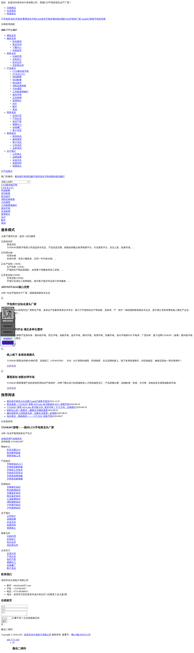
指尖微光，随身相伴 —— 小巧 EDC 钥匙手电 (29, 416)
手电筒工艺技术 (15, 470)
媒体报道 (17, 139)
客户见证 (17, 130)
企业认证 (17, 115)
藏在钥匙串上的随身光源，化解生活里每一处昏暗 (32, 413)
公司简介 (17, 154)
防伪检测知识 (13, 490)
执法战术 (17, 82)
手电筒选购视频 (15, 479)
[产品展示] (6, 171)
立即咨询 (11, 366)
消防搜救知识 (13, 502)
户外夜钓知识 (13, 505)
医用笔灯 (17, 100)
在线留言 (17, 50)
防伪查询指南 (13, 453)
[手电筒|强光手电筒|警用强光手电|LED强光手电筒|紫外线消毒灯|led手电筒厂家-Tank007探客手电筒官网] (53, 19)
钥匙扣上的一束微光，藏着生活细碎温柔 (27, 410)
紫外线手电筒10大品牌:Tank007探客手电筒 (28, 401)
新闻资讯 (11, 133)
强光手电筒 (45, 176)
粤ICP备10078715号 (81, 634)
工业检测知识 (13, 499)
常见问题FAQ (13, 450)
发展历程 (17, 163)
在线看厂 (17, 127)
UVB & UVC (18, 74)
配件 (14, 106)
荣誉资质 (11, 112)
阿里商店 (11, 13)
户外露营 (17, 88)
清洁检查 (17, 79)
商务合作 (11, 53)
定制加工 (17, 59)
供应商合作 (18, 65)
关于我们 (11, 151)
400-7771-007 (13, 640)
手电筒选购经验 (15, 467)
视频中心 (17, 124)
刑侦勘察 (17, 77)
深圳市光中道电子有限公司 (37, 634)
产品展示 (11, 68)
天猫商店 (11, 8)
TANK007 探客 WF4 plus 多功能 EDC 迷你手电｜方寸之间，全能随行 (41, 407)
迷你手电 (17, 94)
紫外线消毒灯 (58, 176)
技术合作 (17, 62)
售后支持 (17, 44)
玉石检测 (17, 97)
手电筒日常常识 (15, 473)
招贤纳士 (17, 166)
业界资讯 (17, 148)
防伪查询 (17, 41)
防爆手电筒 (34, 176)
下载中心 (17, 47)
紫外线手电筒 (21, 176)
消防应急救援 (19, 85)
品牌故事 (17, 157)
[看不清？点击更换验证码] (25, 618)
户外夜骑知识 (13, 508)
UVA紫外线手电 (20, 71)
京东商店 (11, 10)
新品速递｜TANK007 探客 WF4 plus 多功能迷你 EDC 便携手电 (38, 404)
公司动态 (17, 145)
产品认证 (17, 118)
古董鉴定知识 (13, 493)
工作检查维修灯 (20, 91)
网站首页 (11, 35)
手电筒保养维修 (15, 476)
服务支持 (11, 38)
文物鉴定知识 (13, 487)
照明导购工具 (13, 456)
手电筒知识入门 (15, 464)
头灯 (14, 103)
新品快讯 (17, 136)
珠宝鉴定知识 (13, 496)
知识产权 (17, 121)
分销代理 (17, 56)
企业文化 (17, 160)
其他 (14, 109)
